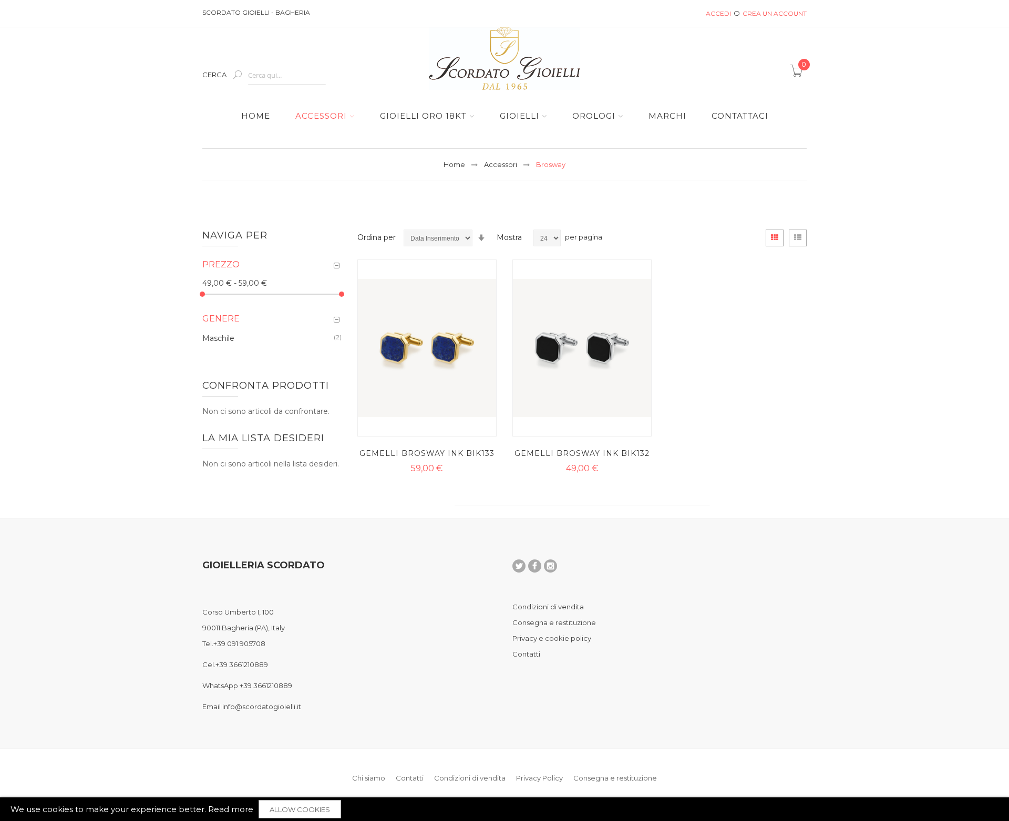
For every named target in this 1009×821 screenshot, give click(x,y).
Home (454, 164)
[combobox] (287, 75)
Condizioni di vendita (548, 606)
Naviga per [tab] (234, 235)
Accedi (718, 13)
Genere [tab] (221, 319)
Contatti (526, 654)
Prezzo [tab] (221, 264)
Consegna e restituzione (554, 622)
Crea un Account (775, 13)
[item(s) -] (798, 74)
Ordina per (376, 237)
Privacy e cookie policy (551, 638)
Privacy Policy (539, 778)
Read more (230, 809)
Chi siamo (368, 778)
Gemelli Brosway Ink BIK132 (582, 453)
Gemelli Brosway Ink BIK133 (427, 453)
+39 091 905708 (239, 643)
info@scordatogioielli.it (261, 706)
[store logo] (504, 58)
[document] (504, 809)
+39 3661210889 (241, 664)
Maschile (218, 337)
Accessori (500, 164)
